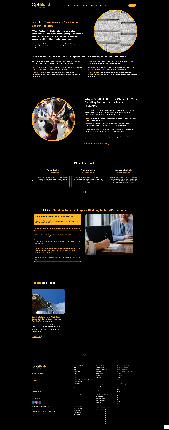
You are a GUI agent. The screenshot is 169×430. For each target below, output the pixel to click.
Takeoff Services (77, 390)
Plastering (119, 395)
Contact (132, 5)
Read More (36, 336)
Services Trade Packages (125, 371)
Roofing (119, 409)
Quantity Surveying (78, 408)
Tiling (118, 389)
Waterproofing (120, 405)
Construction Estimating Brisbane (103, 411)
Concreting (119, 385)
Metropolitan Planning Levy (101, 369)
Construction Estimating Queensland (103, 421)
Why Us (85, 5)
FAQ (106, 5)
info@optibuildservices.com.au (38, 387)
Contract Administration (79, 398)
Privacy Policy (77, 383)
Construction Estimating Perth (102, 415)
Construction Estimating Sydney (102, 413)
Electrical (119, 377)
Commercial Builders (102, 394)
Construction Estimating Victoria (102, 419)
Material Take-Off (122, 367)
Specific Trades (99, 402)
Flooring (119, 407)
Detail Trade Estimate (100, 398)
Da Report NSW (99, 371)
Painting (119, 403)
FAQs (75, 375)
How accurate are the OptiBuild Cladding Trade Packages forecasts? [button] (57, 228)
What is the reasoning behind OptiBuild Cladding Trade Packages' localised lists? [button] (56, 242)
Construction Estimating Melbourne (103, 409)
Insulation (119, 393)
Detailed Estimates (78, 392)
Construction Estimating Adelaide (103, 417)
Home (75, 367)
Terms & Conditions (78, 381)
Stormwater (119, 375)
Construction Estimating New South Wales (105, 423)
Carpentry (119, 387)
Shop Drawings (77, 396)
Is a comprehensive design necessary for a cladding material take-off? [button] (56, 258)
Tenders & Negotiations (79, 394)
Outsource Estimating (78, 402)
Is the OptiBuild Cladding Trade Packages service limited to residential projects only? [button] (53, 235)
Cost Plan (98, 375)
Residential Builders (102, 382)
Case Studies (93, 5)
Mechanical (119, 379)
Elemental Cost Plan (78, 410)
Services (67, 5)
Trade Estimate (99, 377)
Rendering (119, 401)
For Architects (78, 406)
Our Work (76, 5)
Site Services (77, 400)
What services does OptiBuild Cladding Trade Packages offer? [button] (54, 216)
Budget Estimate (77, 412)
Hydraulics (119, 373)
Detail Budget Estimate (100, 386)
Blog (101, 5)
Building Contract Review (101, 390)
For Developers (100, 365)
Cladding (119, 397)
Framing (119, 391)
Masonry (119, 399)
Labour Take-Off (122, 369)
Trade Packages (122, 384)
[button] (83, 192)
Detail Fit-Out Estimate (100, 400)
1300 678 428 (35, 385)
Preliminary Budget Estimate (102, 384)
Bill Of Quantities (99, 396)
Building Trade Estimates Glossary (81, 379)
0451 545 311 (34, 383)
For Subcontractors (123, 365)
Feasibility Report (77, 414)
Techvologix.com (51, 411)
